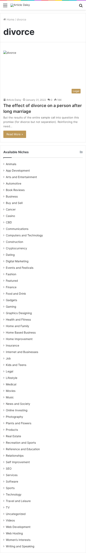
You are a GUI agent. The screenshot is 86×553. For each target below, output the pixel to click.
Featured (12, 280)
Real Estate (13, 436)
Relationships (15, 455)
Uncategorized (15, 514)
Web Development (18, 527)
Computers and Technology (24, 235)
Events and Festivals (19, 267)
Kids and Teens (16, 365)
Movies (10, 390)
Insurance (12, 345)
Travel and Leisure (18, 501)
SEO (8, 468)
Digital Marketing (17, 261)
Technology (14, 494)
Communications (17, 229)
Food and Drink (16, 293)
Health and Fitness (18, 319)
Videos (10, 520)
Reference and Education (23, 449)
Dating (10, 254)
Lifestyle (11, 378)
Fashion (11, 274)
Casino (10, 216)
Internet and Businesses (22, 352)
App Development (18, 170)
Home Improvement (19, 339)
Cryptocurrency (16, 248)
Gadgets (11, 300)
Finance (11, 287)
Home (10, 19)
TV (8, 507)
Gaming (11, 306)
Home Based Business (21, 332)
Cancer (11, 209)
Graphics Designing (19, 313)
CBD (9, 222)
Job (8, 358)
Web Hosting (14, 533)
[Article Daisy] (20, 5)
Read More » (14, 134)
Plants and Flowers (18, 423)
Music (10, 397)
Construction (14, 241)
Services (12, 475)
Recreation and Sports (21, 442)
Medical (11, 384)
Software (12, 481)
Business (12, 196)
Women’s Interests (18, 540)
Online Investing (16, 410)
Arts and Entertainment (21, 177)
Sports (10, 488)
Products (12, 429)
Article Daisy (13, 99)
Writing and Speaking (20, 546)
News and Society (18, 403)
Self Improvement (18, 462)
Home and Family (17, 326)
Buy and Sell (14, 203)
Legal (9, 371)
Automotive (13, 183)
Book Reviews (15, 190)
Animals (11, 164)
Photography (14, 416)
